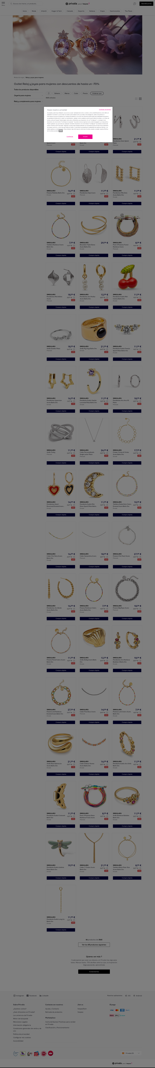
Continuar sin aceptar (105, 109)
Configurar (70, 136)
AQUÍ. (60, 131)
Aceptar (85, 136)
